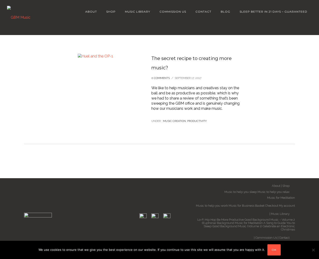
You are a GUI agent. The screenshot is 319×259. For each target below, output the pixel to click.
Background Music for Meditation (240, 223)
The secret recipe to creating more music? (191, 63)
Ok (274, 250)
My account (287, 205)
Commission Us (173, 11)
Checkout (271, 205)
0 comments (160, 78)
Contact (203, 11)
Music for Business (241, 205)
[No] (313, 250)
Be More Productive (230, 219)
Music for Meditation (281, 197)
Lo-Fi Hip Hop (206, 219)
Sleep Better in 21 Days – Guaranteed (273, 11)
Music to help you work (212, 205)
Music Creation (174, 121)
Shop (111, 11)
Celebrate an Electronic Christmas (279, 227)
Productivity (197, 121)
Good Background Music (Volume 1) (237, 226)
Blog (225, 11)
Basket (259, 205)
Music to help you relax (274, 192)
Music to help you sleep (240, 192)
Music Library (137, 11)
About (91, 11)
